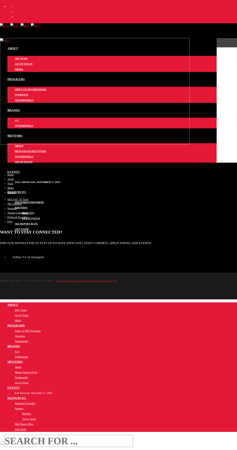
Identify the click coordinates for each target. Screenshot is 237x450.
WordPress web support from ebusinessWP (87, 281)
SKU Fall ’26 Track (18, 199)
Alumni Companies (17, 212)
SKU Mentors (14, 204)
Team (10, 183)
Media (10, 188)
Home (10, 174)
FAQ (9, 221)
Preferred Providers (17, 217)
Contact (11, 192)
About (10, 179)
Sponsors (12, 208)
